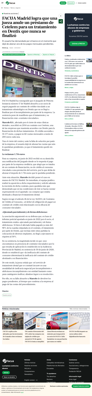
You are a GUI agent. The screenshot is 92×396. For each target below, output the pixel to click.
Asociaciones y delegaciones (79, 365)
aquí (22, 392)
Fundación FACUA (75, 371)
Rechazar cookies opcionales (59, 386)
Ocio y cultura (69, 119)
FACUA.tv (27, 368)
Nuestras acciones (30, 365)
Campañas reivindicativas (55, 363)
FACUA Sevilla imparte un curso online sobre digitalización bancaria (78, 334)
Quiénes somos (74, 363)
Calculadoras (51, 382)
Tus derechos (51, 376)
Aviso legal (72, 379)
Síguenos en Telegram (48, 54)
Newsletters (28, 374)
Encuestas (50, 368)
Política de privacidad (76, 382)
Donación (71, 3)
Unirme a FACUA (78, 44)
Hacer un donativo (9, 377)
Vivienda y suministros (72, 71)
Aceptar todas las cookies (81, 386)
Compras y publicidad (71, 102)
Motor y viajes (69, 87)
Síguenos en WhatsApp (33, 54)
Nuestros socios (7, 295)
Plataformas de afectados (55, 365)
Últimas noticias (29, 363)
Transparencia (74, 368)
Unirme (63, 3)
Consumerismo (29, 371)
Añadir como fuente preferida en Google (13, 54)
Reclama (49, 379)
